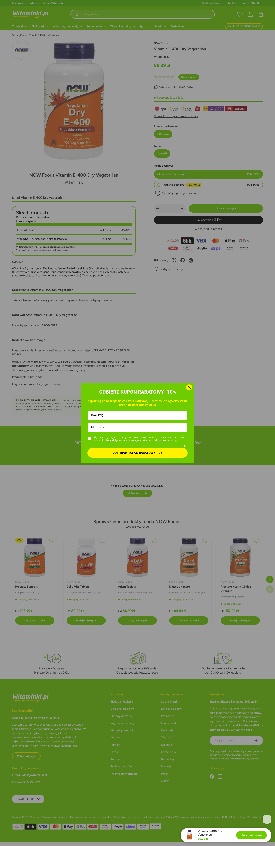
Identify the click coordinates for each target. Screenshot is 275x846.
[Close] (189, 387)
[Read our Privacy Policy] (185, 446)
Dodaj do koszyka (252, 834)
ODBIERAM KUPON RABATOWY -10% (138, 453)
